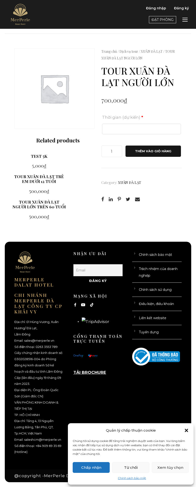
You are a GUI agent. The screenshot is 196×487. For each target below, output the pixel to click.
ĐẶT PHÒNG (163, 20)
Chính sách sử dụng (155, 290)
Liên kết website (152, 318)
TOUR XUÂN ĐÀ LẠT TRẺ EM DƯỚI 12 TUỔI (39, 179)
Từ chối (131, 467)
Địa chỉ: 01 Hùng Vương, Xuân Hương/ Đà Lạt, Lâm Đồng (36, 328)
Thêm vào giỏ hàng (153, 151)
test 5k (39, 156)
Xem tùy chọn (170, 467)
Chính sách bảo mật (132, 478)
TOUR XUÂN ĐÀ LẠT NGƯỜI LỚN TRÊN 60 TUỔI (39, 204)
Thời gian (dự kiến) (122, 117)
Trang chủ (109, 51)
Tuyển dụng (149, 332)
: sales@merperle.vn (38, 340)
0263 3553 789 (47, 347)
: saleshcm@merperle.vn (42, 439)
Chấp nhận (91, 467)
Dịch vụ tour (129, 51)
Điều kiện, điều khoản (156, 304)
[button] (186, 430)
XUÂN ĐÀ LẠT (152, 51)
